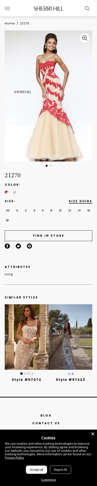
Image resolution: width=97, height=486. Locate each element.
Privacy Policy (14, 457)
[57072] (26, 337)
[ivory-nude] (14, 192)
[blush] (28, 373)
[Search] (86, 8)
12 (69, 210)
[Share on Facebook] (7, 246)
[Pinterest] (29, 246)
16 (88, 210)
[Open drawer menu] (7, 8)
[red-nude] (6, 192)
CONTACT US (46, 423)
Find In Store (48, 236)
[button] (47, 166)
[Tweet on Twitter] (18, 246)
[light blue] (25, 373)
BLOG (46, 415)
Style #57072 (26, 379)
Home (10, 23)
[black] (21, 373)
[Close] (92, 434)
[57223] (70, 337)
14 (79, 210)
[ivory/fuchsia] (72, 373)
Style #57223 (70, 379)
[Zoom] (85, 38)
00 (8, 210)
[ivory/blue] (68, 373)
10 (60, 210)
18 (7, 220)
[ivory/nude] (32, 373)
